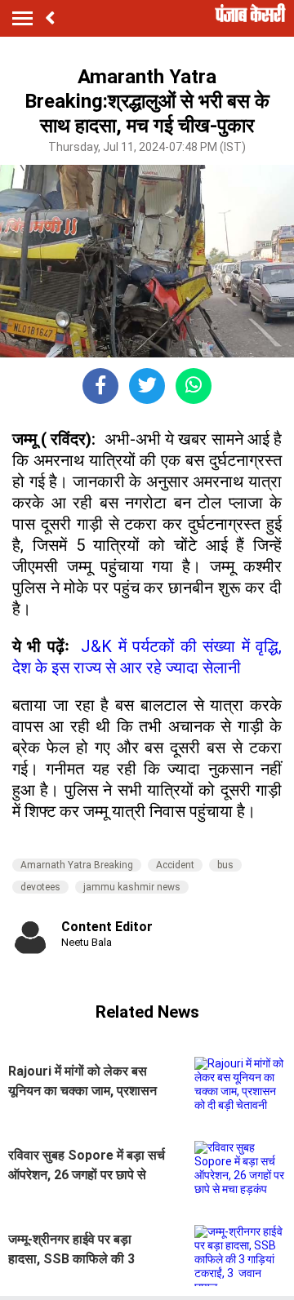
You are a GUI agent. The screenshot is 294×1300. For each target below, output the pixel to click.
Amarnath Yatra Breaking (76, 865)
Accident (175, 865)
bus (225, 865)
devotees (40, 887)
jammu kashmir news (131, 887)
